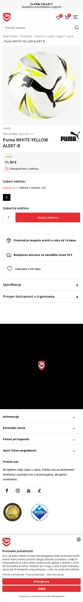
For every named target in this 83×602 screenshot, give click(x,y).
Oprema (39, 36)
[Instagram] (18, 491)
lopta (60, 36)
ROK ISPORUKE (49, 4)
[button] (41, 28)
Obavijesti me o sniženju (24, 168)
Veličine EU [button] (9, 187)
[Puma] (70, 136)
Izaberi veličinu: (14, 181)
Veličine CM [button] (38, 187)
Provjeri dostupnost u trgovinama (28, 296)
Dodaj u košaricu (48, 217)
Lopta (69, 36)
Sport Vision (10, 36)
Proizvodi (26, 36)
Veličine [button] (23, 187)
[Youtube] (28, 491)
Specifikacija (12, 284)
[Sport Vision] (7, 17)
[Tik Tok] (39, 491)
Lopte (50, 36)
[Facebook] (7, 491)
